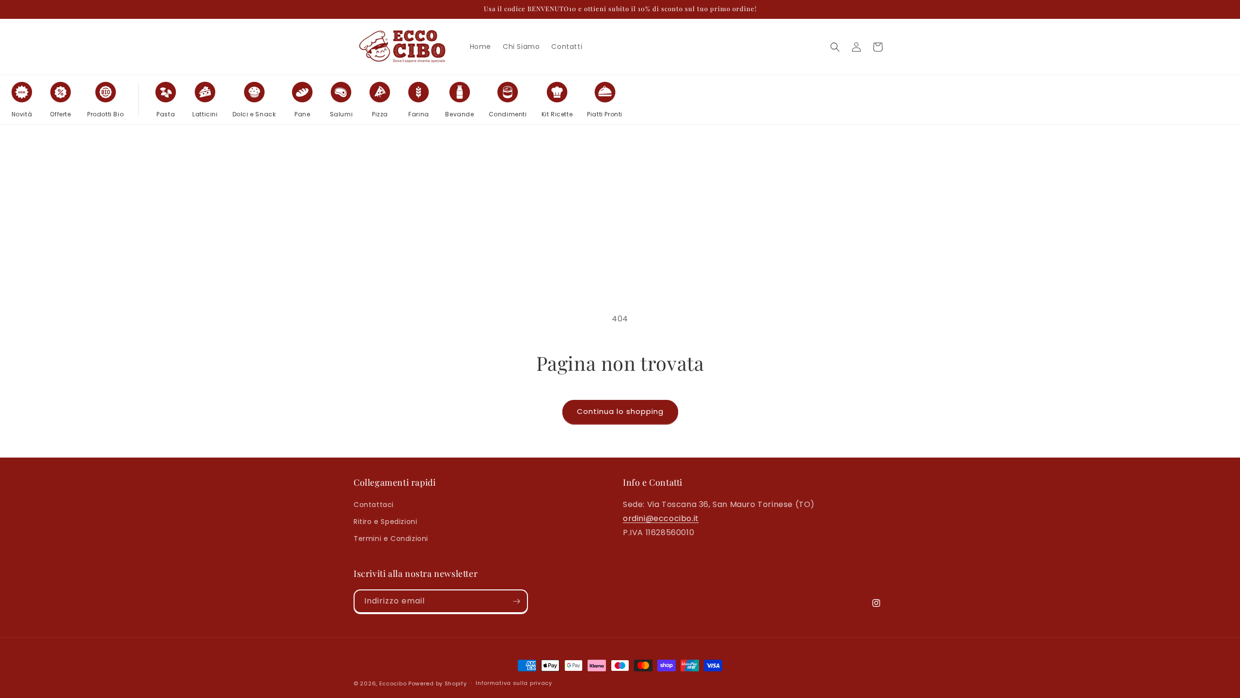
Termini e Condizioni (391, 538)
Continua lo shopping (620, 411)
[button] (835, 47)
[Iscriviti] (516, 601)
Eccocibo (393, 683)
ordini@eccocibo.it (661, 518)
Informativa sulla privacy (514, 683)
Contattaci (374, 504)
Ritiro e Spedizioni (385, 521)
